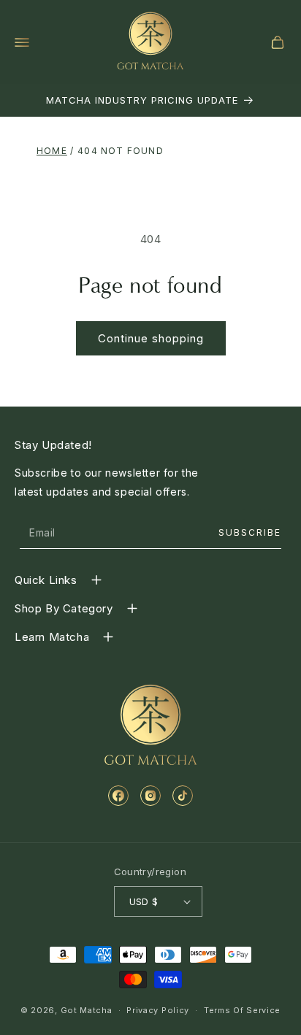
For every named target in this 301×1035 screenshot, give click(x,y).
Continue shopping (151, 338)
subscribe (249, 532)
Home (52, 150)
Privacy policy (157, 1010)
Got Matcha (87, 1010)
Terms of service (242, 1010)
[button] (22, 42)
